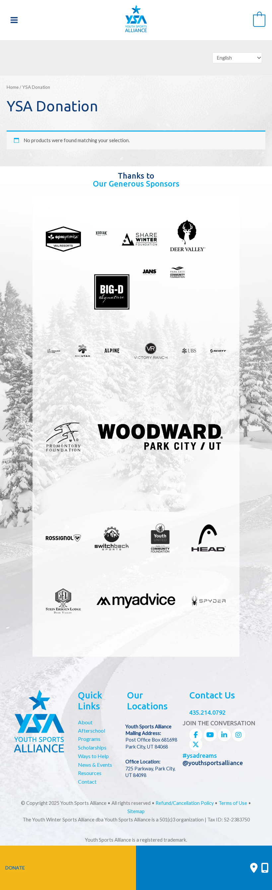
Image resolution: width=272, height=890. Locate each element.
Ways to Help (93, 756)
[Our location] (264, 867)
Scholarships (92, 747)
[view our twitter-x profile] (195, 744)
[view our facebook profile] (195, 735)
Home (13, 87)
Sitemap (136, 811)
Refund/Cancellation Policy (185, 803)
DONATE (15, 867)
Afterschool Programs (91, 734)
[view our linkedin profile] (224, 735)
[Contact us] (253, 867)
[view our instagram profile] (238, 735)
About (85, 722)
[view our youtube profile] (210, 735)
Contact (87, 781)
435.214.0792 (207, 712)
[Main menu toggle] (14, 20)
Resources (90, 773)
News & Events (95, 764)
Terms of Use (233, 803)
